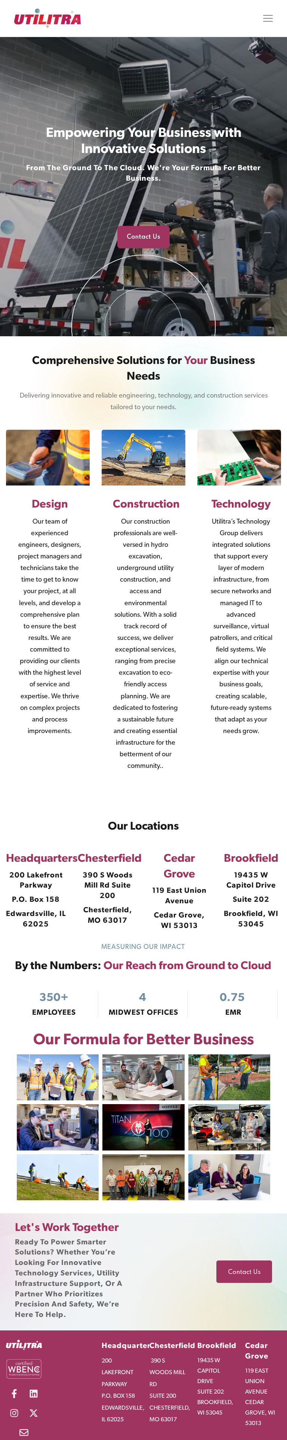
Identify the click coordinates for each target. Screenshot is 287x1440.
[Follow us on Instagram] (14, 1413)
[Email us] (23, 1432)
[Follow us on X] (33, 1413)
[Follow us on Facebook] (14, 1393)
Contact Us (244, 1272)
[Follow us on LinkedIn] (33, 1393)
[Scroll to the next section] (143, 326)
